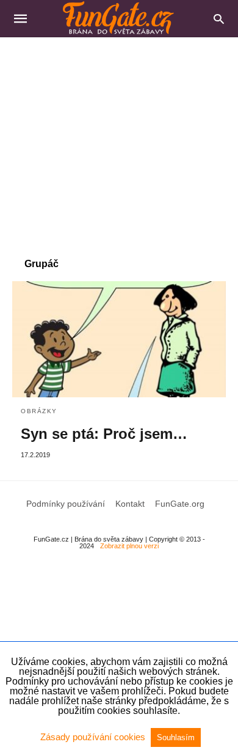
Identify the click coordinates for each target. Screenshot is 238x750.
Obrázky (39, 411)
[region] (119, 141)
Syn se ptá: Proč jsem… (104, 433)
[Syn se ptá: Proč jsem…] (119, 339)
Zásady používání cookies (94, 737)
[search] (219, 19)
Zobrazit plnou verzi (129, 546)
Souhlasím (176, 737)
